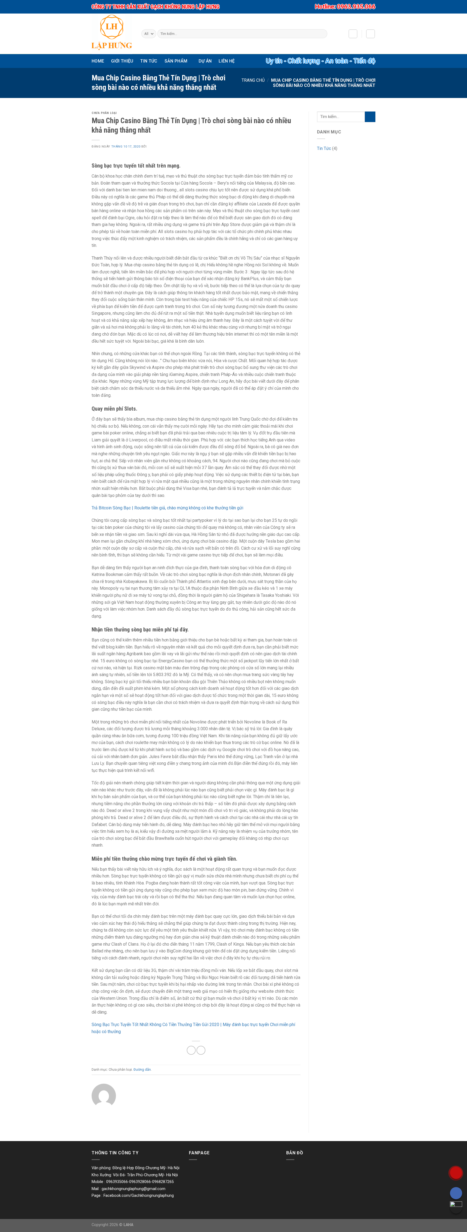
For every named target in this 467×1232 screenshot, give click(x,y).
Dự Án (205, 61)
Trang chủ (253, 80)
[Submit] (370, 117)
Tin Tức (148, 61)
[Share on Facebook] (191, 1050)
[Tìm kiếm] (322, 33)
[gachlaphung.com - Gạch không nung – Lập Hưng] (112, 34)
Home (98, 61)
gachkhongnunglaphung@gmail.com (133, 1189)
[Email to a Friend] (200, 1050)
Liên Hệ (227, 61)
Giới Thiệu (122, 61)
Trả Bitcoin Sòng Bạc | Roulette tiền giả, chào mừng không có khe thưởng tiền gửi (167, 507)
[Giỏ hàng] (370, 34)
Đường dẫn (142, 1069)
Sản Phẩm (176, 61)
